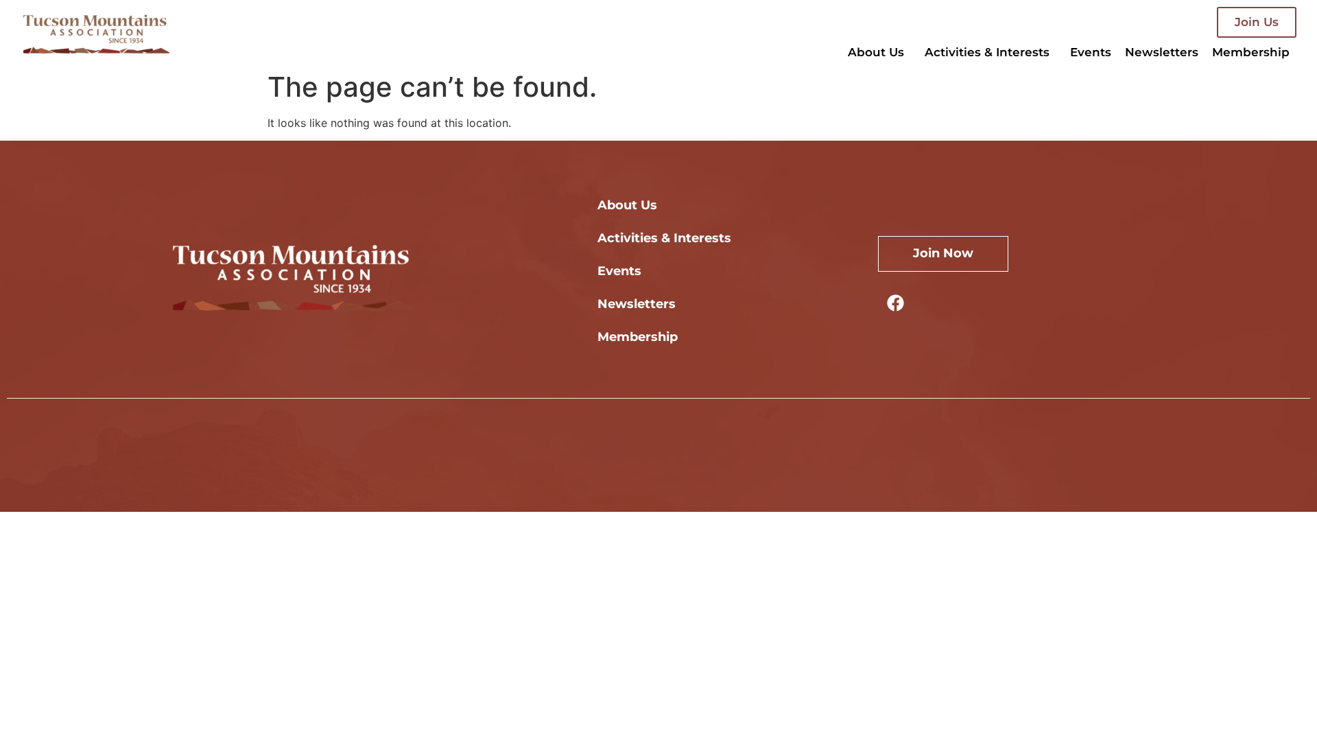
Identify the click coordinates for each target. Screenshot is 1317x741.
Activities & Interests (987, 52)
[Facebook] (895, 302)
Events (1090, 52)
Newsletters (1161, 52)
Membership (1251, 52)
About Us (876, 52)
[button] (879, 52)
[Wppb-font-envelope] (933, 302)
